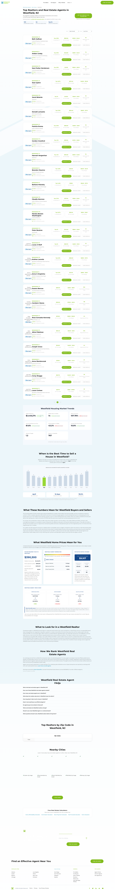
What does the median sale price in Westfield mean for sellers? (38, 696)
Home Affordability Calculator (33, 814)
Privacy (35, 888)
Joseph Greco (37, 347)
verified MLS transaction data (37, 19)
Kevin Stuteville (38, 669)
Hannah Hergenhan (39, 155)
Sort (67, 31)
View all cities (57, 869)
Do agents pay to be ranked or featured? (33, 705)
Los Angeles (36, 872)
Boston (13, 875)
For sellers (75, 872)
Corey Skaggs (37, 376)
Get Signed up (98, 875)
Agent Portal (98, 872)
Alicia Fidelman (38, 332)
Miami (34, 873)
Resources (75, 878)
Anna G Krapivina (38, 274)
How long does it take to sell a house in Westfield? (35, 699)
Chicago (13, 877)
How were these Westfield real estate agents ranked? (36, 690)
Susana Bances (37, 288)
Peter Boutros (37, 230)
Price (81, 31)
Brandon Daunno (38, 170)
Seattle (56, 877)
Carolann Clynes (38, 303)
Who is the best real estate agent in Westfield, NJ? (35, 687)
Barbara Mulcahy (38, 184)
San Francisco (57, 873)
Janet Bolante (37, 97)
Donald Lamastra (38, 112)
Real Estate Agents (27, 7)
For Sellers (45, 2)
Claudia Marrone (38, 199)
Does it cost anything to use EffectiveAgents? (34, 702)
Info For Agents (98, 873)
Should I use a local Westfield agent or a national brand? (37, 710)
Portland (35, 877)
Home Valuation (85, 814)
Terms (30, 888)
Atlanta (13, 872)
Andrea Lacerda (38, 259)
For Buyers (53, 2)
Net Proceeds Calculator (74, 814)
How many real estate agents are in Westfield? (34, 693)
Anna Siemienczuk (39, 361)
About (68, 2)
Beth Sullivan (37, 39)
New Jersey (34, 7)
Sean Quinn (36, 83)
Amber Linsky (37, 53)
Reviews (75, 877)
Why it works (76, 875)
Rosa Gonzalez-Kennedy (41, 317)
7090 (29, 739)
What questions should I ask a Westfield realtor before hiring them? (39, 713)
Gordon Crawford (38, 141)
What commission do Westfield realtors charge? (35, 707)
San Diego (56, 872)
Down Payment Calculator (60, 814)
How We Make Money (76, 881)
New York (35, 875)
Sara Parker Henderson (40, 68)
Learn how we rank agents (44, 665)
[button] (55, 402)
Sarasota (56, 875)
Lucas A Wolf (37, 245)
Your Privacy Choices (44, 888)
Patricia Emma (37, 126)
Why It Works (61, 2)
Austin (13, 873)
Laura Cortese (37, 390)
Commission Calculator (47, 814)
